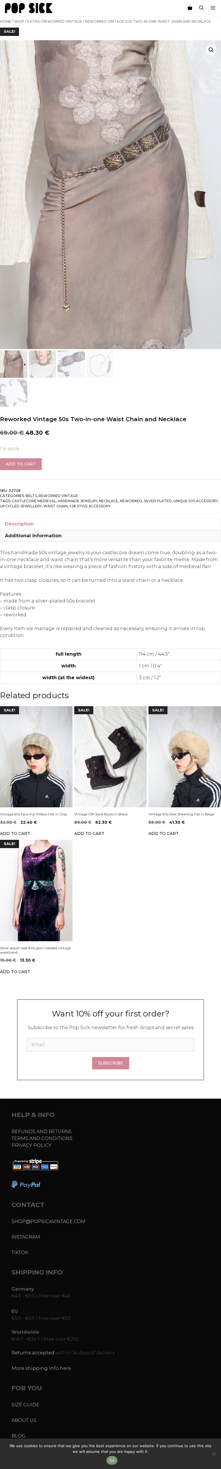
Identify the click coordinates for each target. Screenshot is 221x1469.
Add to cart (21, 464)
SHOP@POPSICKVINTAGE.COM (48, 1221)
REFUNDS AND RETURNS (42, 1131)
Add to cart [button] (15, 833)
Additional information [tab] (33, 535)
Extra (33, 21)
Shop (19, 21)
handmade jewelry (77, 501)
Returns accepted (33, 1353)
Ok (112, 1460)
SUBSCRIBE (110, 1063)
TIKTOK (20, 1252)
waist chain (55, 506)
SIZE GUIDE (25, 1405)
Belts (31, 496)
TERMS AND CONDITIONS (42, 1138)
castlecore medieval (34, 501)
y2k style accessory (89, 506)
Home (5, 21)
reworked (131, 501)
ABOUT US (24, 1420)
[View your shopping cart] (190, 8)
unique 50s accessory (196, 501)
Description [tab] (19, 524)
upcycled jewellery (21, 506)
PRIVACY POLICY (32, 1145)
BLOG (19, 1436)
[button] (211, 50)
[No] (214, 1454)
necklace (108, 501)
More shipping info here (41, 1368)
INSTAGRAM (26, 1237)
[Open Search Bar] (201, 8)
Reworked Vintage (62, 21)
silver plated (158, 501)
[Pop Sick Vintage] (29, 8)
